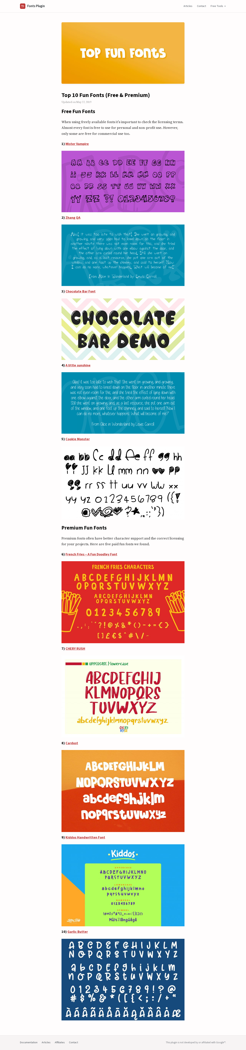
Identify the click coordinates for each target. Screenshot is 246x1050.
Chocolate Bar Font (81, 291)
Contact (201, 6)
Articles (188, 6)
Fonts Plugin (36, 6)
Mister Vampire (77, 144)
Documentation (28, 1042)
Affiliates (60, 1042)
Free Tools (217, 6)
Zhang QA (73, 217)
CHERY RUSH (75, 648)
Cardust (72, 743)
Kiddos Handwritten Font (85, 837)
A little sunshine (78, 365)
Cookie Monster (78, 439)
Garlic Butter (77, 931)
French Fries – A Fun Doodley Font (91, 554)
